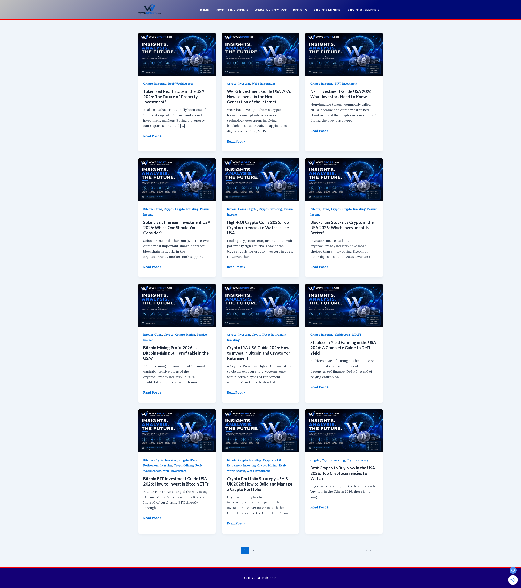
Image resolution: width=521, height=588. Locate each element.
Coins (158, 209)
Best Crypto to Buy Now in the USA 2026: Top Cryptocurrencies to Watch (342, 473)
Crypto (169, 209)
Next (371, 550)
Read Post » (152, 136)
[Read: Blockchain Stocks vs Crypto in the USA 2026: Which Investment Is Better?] (344, 179)
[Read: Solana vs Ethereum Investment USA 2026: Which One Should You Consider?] (177, 179)
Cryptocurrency (363, 10)
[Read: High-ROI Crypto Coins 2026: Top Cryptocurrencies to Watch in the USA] (260, 179)
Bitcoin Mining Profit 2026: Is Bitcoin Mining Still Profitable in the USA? (176, 353)
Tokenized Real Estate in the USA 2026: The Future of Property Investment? (173, 96)
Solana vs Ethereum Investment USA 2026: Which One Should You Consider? (176, 227)
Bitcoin (300, 10)
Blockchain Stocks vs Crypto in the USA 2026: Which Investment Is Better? (342, 227)
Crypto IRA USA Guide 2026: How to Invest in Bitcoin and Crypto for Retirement (258, 353)
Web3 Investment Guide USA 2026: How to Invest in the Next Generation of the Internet (259, 96)
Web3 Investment (271, 10)
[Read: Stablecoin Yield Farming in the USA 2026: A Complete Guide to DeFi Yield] (344, 305)
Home (204, 10)
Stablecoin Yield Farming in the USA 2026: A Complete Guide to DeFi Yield (343, 347)
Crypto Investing (232, 10)
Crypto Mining (327, 10)
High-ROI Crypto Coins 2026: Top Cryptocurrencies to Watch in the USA (258, 227)
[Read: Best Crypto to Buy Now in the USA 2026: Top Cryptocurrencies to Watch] (344, 430)
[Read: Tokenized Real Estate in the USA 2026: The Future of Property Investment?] (177, 54)
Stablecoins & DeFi (348, 334)
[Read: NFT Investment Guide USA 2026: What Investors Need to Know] (344, 54)
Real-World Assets (180, 83)
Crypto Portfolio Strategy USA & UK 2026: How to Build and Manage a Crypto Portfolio (259, 484)
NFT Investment (346, 83)
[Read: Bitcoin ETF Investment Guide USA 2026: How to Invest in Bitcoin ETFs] (177, 430)
